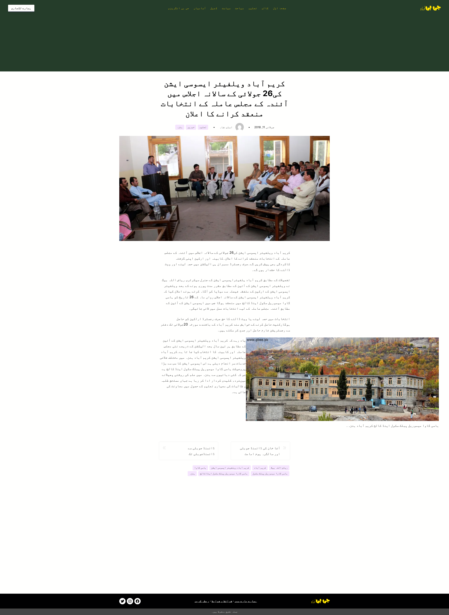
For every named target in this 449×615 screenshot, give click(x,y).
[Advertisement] (224, 40)
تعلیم (202, 127)
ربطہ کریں (202, 601)
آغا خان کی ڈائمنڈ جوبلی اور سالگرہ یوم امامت (260, 451)
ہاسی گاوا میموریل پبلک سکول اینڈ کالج (224, 473)
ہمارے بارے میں (245, 601)
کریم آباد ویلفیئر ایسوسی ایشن (230, 467)
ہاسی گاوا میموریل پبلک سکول (270, 473)
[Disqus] (224, 539)
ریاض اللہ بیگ (279, 467)
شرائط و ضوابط (222, 601)
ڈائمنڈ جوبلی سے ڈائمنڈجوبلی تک (201, 451)
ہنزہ (180, 127)
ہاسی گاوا (200, 467)
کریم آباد (260, 467)
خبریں (191, 127)
